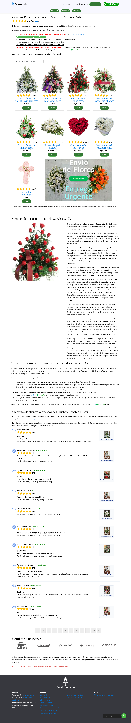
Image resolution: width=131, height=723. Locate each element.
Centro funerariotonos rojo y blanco (104, 99)
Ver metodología (30, 419)
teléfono (33, 395)
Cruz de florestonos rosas (26, 193)
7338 (36, 21)
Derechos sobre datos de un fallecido (52, 708)
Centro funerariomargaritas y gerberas (26, 99)
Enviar (27, 108)
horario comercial (78, 34)
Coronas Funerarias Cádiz (75, 695)
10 (82, 630)
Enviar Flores (54, 10)
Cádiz (86, 4)
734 (94, 630)
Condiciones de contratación (49, 705)
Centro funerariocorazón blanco (104, 146)
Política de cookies (46, 700)
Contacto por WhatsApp (48, 713)
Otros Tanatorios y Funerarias (104, 695)
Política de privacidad (47, 703)
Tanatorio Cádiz (21, 4)
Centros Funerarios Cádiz (75, 697)
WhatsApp (76, 50)
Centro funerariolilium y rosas (26, 146)
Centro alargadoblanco (52, 146)
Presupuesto (76, 10)
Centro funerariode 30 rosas (78, 99)
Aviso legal (43, 695)
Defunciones (78, 4)
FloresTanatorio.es (28, 695)
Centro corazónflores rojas (78, 146)
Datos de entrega (45, 697)
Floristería (95, 4)
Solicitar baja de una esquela (49, 710)
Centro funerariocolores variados (52, 99)
